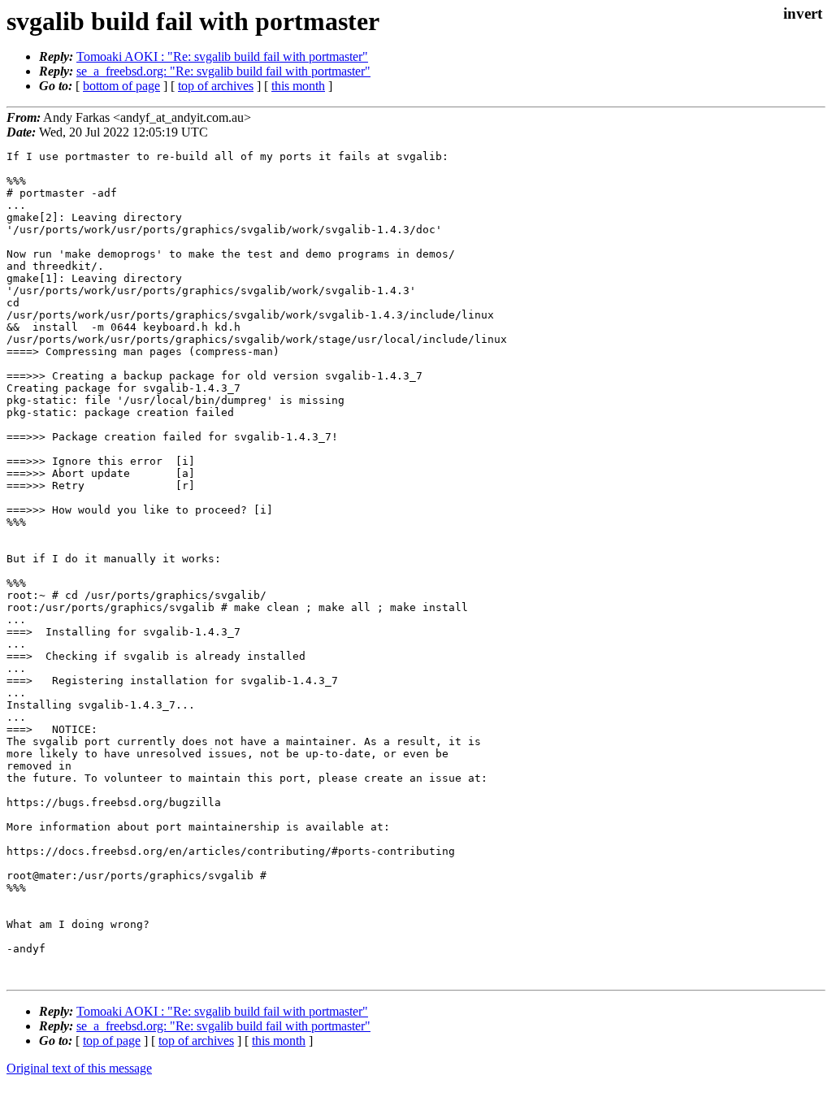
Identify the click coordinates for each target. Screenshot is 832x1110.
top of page (112, 1040)
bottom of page (121, 86)
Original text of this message (79, 1068)
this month (298, 86)
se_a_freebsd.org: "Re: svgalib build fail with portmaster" (223, 71)
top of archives (216, 86)
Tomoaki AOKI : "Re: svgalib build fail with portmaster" (222, 56)
